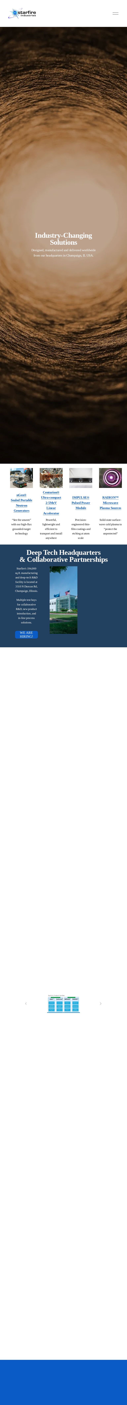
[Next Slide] (101, 1003)
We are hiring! (26, 634)
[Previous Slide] (26, 1003)
